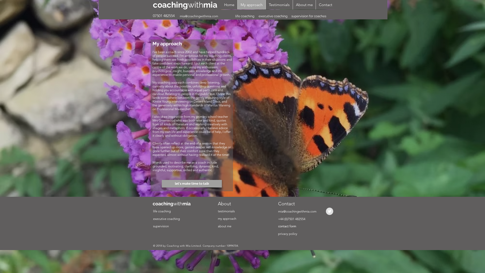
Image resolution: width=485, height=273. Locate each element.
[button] (172, 219)
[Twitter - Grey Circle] (329, 211)
